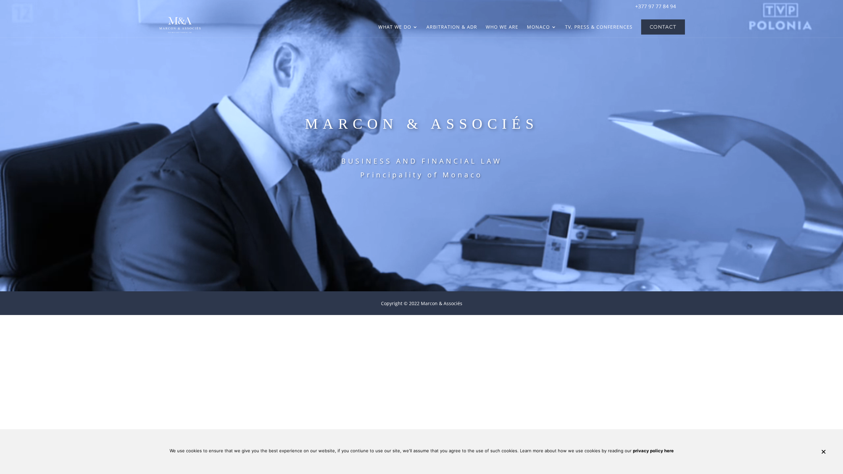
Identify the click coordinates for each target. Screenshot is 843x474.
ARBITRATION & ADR (451, 27)
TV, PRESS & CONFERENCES (599, 27)
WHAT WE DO (394, 27)
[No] (823, 451)
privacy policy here (653, 450)
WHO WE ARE (502, 27)
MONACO (538, 27)
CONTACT (663, 27)
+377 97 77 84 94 (655, 6)
